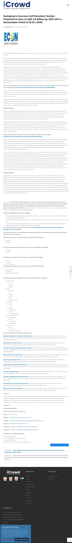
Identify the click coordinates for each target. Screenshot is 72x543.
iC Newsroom (30, 481)
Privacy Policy (40, 540)
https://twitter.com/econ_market (18, 423)
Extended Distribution (22, 450)
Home (28, 476)
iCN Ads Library (30, 503)
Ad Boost (51, 478)
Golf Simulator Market (15, 53)
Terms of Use (47, 540)
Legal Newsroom (30, 484)
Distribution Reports (31, 486)
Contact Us (29, 497)
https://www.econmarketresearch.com (20, 417)
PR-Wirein (61, 450)
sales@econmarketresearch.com (17, 411)
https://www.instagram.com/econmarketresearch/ (25, 429)
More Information (7, 539)
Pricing (28, 489)
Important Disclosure (56, 540)
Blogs (28, 478)
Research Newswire (10, 452)
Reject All (17, 539)
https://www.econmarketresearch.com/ (22, 210)
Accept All (26, 539)
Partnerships (29, 492)
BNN (14, 450)
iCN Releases (29, 500)
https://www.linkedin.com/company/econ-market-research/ (26, 420)
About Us (29, 494)
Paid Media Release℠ (53, 476)
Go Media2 (39, 450)
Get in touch (6, 524)
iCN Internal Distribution (50, 450)
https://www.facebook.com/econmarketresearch (23, 426)
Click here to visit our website (59, 445)
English (19, 452)
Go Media (33, 450)
